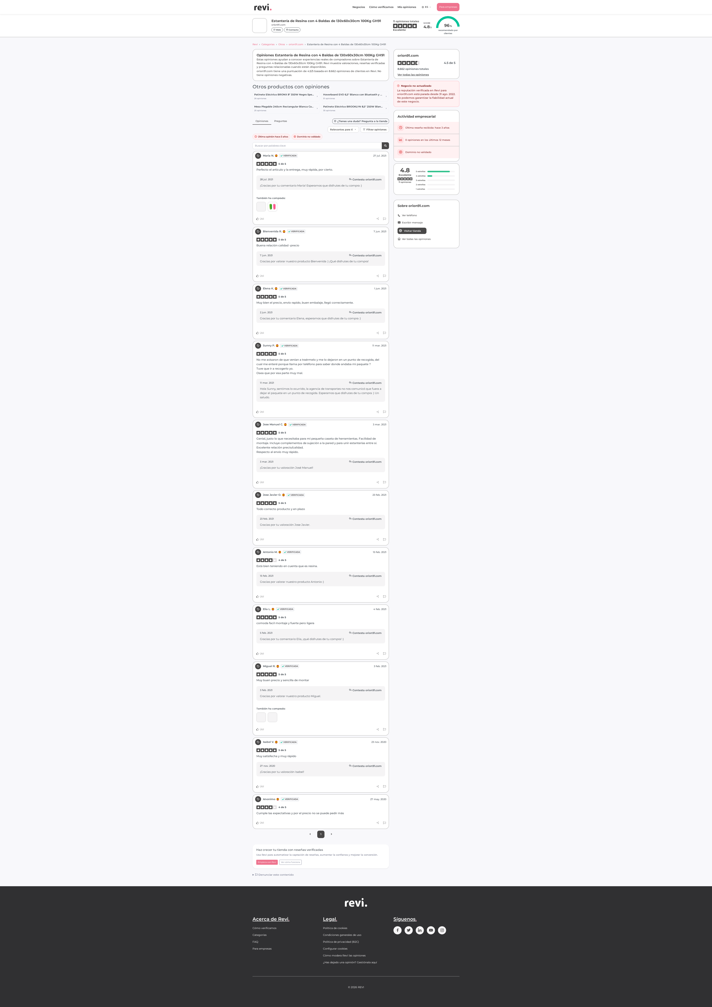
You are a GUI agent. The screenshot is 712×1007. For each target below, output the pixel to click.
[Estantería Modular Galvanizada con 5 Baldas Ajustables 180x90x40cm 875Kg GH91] (261, 717)
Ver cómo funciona (290, 862)
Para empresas (448, 6)
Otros (281, 44)
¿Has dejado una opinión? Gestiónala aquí (350, 962)
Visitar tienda (412, 230)
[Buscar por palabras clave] (385, 145)
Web (278, 30)
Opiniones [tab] (262, 120)
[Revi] (263, 7)
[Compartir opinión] (378, 219)
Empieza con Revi (267, 862)
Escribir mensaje (412, 222)
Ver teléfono (409, 215)
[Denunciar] (384, 219)
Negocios (358, 7)
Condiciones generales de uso (342, 935)
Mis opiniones (407, 7)
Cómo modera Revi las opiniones (344, 955)
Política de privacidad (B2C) (341, 941)
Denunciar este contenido (276, 874)
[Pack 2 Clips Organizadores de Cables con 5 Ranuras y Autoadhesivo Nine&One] (272, 206)
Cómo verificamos (381, 7)
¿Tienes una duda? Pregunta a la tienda (362, 121)
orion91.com (296, 44)
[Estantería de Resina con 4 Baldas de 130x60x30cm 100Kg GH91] (261, 206)
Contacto (293, 30)
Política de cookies (335, 928)
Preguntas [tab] (280, 120)
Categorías (268, 44)
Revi (255, 44)
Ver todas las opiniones (413, 74)
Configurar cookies (335, 948)
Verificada (289, 155)
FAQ (255, 941)
